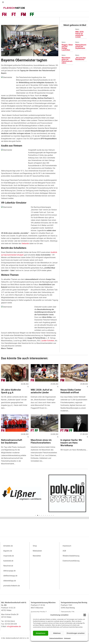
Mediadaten (37, 551)
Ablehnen (57, 633)
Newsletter (37, 556)
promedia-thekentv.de (11, 586)
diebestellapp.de (9, 581)
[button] (85, 615)
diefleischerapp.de (10, 576)
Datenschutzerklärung (56, 638)
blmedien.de (8, 546)
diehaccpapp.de (9, 571)
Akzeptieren (40, 633)
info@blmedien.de (14, 626)
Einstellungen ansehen (76, 633)
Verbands (25, 243)
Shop (35, 546)
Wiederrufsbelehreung (71, 556)
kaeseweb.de (8, 561)
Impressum (67, 638)
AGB (64, 551)
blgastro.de (7, 551)
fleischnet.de (8, 566)
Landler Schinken (47, 341)
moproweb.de (8, 556)
